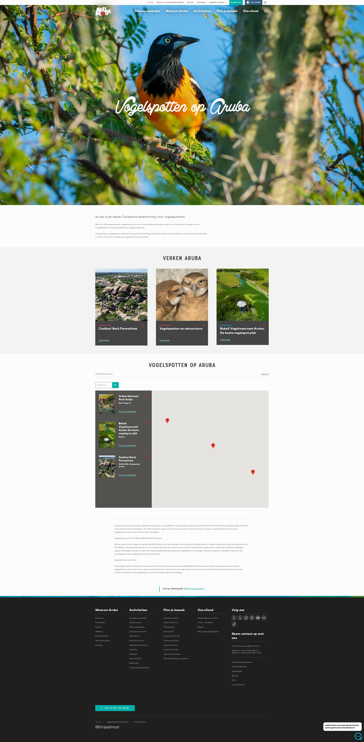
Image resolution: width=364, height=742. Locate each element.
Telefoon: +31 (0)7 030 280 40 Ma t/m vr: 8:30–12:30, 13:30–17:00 (246, 651)
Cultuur (98, 627)
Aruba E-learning (239, 666)
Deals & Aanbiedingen (170, 2)
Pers (234, 680)
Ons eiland (250, 11)
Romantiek (100, 622)
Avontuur (99, 618)
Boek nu (236, 2)
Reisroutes (134, 663)
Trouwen (99, 645)
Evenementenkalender (139, 667)
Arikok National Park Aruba (128, 397)
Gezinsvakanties (102, 640)
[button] (253, 472)
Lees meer (104, 340)
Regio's (201, 627)
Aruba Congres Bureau (242, 662)
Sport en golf (135, 658)
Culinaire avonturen (138, 631)
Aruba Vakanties (171, 649)
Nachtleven (134, 636)
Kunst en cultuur (136, 640)
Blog (190, 2)
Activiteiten (202, 11)
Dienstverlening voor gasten (176, 658)
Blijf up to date (117, 708)
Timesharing (169, 627)
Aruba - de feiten (205, 622)
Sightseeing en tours (138, 645)
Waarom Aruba (177, 11)
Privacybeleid (140, 722)
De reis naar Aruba (172, 636)
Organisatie (237, 671)
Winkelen (133, 649)
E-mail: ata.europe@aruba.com (245, 646)
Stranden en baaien (138, 618)
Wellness (99, 631)
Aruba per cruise (171, 645)
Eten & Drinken (101, 636)
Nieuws (201, 2)
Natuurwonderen (137, 627)
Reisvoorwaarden (147, 11)
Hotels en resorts (171, 618)
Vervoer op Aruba (171, 640)
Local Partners (238, 684)
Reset (265, 374)
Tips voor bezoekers (172, 654)
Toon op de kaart (127, 411)
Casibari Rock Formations (127, 458)
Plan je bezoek (227, 11)
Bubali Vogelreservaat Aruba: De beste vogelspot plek (129, 428)
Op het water (135, 622)
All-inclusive (169, 631)
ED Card (256, 2)
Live (150, 2)
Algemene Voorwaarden (117, 722)
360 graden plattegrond (208, 631)
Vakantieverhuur (171, 622)
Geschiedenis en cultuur (208, 618)
